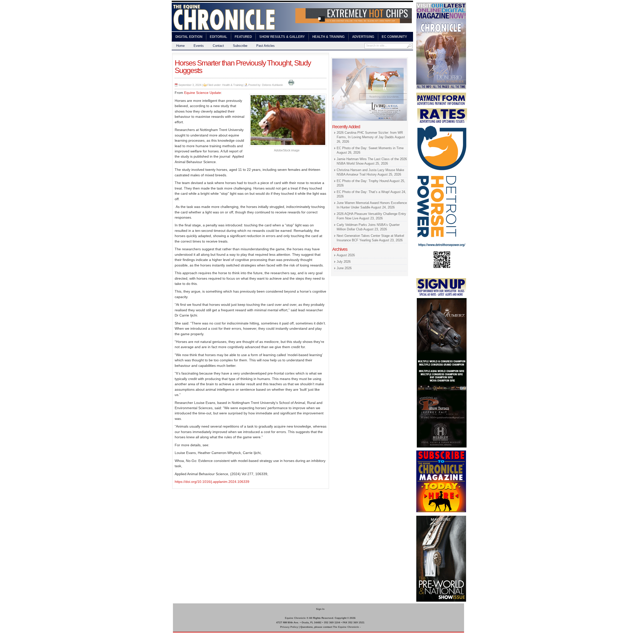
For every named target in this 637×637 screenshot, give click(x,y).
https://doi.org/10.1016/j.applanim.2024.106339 (212, 482)
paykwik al (338, 55)
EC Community (394, 37)
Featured (243, 37)
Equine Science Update (202, 93)
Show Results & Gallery (282, 37)
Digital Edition (188, 37)
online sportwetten (360, 55)
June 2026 (344, 268)
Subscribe (240, 46)
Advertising (363, 37)
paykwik (176, 635)
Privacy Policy (289, 627)
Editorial (218, 37)
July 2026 (344, 261)
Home (180, 46)
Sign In (320, 609)
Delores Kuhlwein (272, 84)
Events (199, 46)
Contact (218, 46)
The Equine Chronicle (346, 627)
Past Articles (265, 46)
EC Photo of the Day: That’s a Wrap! (363, 192)
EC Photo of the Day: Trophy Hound (363, 181)
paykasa (380, 55)
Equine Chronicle (295, 618)
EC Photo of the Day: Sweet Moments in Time (370, 148)
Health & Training (328, 37)
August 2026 (346, 255)
